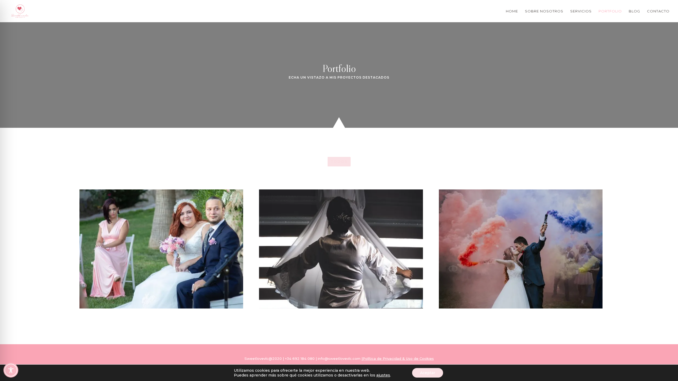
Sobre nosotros (544, 11)
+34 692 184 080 (300, 358)
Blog (634, 11)
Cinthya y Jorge (520, 248)
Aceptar (427, 372)
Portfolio (610, 11)
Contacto (658, 11)
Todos (339, 162)
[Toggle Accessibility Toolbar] (11, 370)
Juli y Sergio (340, 248)
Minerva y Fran (161, 248)
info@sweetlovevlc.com (338, 358)
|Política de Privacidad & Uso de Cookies (398, 358)
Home (512, 11)
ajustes (383, 375)
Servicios (581, 11)
